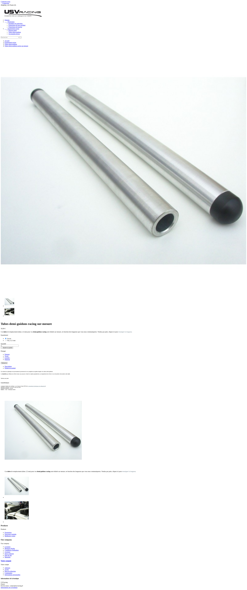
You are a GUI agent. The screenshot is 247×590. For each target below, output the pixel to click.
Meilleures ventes (10, 536)
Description (8, 366)
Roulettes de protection (15, 23)
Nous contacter (9, 554)
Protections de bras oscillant (16, 25)
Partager (7, 354)
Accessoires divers (14, 34)
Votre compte (6, 561)
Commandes (8, 573)
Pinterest (7, 359)
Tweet (6, 356)
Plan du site (8, 555)
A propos (7, 552)
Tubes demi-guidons (14, 32)
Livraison (7, 547)
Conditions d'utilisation (12, 550)
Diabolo (7, 20)
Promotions (8, 532)
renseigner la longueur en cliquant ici (36, 386)
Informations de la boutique (9, 587)
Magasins (7, 557)
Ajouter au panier (7, 347)
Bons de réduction (10, 571)
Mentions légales (10, 548)
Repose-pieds (12, 30)
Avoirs (7, 569)
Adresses (7, 568)
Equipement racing (12, 29)
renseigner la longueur (125, 332)
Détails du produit (10, 368)
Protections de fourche (15, 27)
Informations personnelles (12, 575)
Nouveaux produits (10, 534)
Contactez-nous (5, 1)
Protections (9, 22)
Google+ (7, 358)
